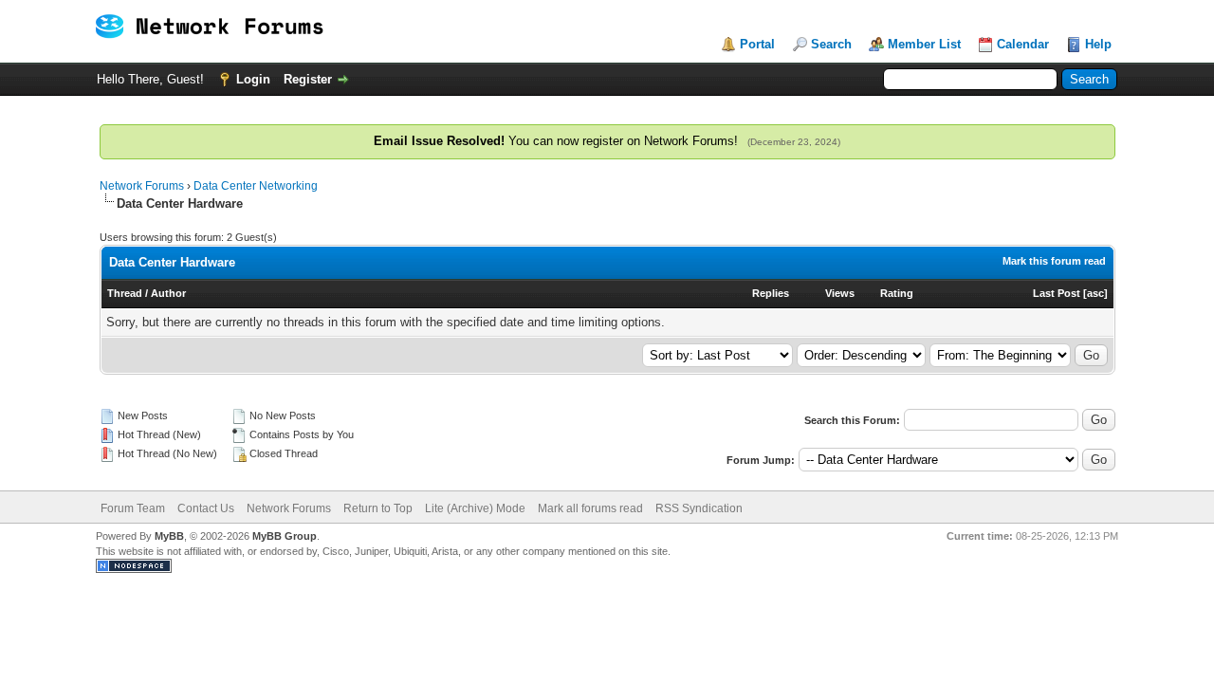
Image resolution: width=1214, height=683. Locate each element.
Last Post (1056, 293)
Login (253, 79)
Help (1098, 44)
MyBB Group (284, 536)
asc (1095, 293)
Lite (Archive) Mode (475, 508)
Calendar (1023, 44)
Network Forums (142, 186)
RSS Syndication (699, 508)
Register (308, 79)
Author (168, 293)
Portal (757, 44)
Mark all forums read (590, 508)
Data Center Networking (255, 186)
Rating (896, 293)
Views (840, 293)
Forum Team (133, 508)
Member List (924, 44)
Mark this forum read (1054, 261)
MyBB (169, 536)
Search (831, 44)
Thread (124, 293)
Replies (770, 293)
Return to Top (378, 508)
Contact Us (205, 508)
